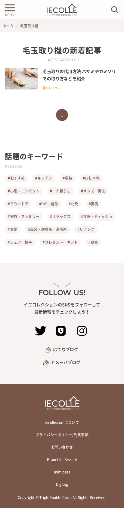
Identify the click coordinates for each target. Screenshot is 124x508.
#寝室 (93, 242)
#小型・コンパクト (23, 191)
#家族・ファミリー (23, 216)
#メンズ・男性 (93, 191)
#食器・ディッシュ (96, 216)
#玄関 (12, 229)
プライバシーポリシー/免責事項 (62, 434)
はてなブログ (66, 349)
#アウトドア (18, 204)
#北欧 (73, 204)
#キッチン (43, 178)
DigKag (62, 484)
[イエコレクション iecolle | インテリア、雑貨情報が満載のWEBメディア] (62, 9)
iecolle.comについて (62, 422)
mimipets (62, 472)
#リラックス (60, 216)
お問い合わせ (62, 447)
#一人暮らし (60, 191)
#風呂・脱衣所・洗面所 (47, 229)
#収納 (67, 178)
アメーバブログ (65, 362)
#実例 (93, 204)
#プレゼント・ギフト (60, 242)
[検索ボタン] (114, 9)
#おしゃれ (91, 178)
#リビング (85, 229)
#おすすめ (16, 178)
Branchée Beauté (62, 459)
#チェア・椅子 (20, 242)
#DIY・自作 (48, 204)
